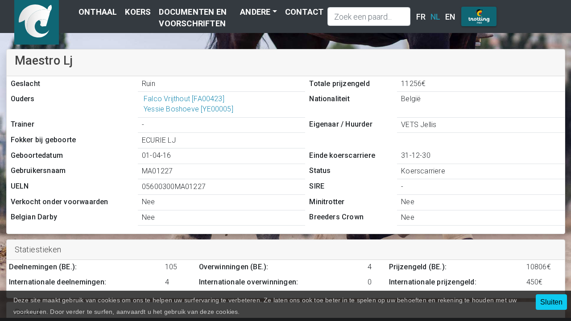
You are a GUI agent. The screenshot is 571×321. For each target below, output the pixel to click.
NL (435, 16)
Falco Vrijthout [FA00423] (184, 99)
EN (450, 16)
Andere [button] (255, 11)
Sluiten (551, 302)
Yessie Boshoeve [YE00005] (188, 109)
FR (421, 16)
